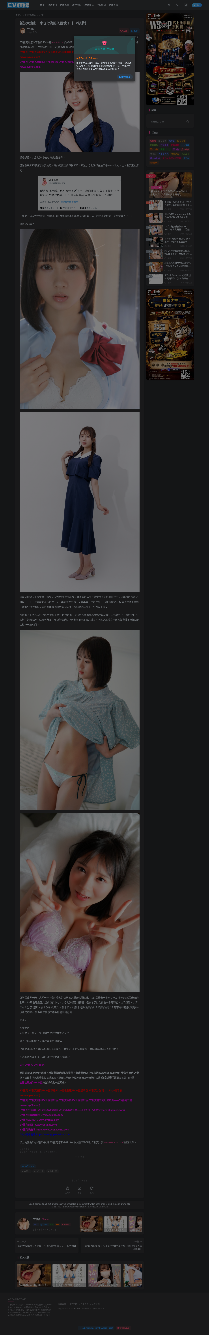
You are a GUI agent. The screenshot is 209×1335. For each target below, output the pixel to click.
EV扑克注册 (125, 76)
